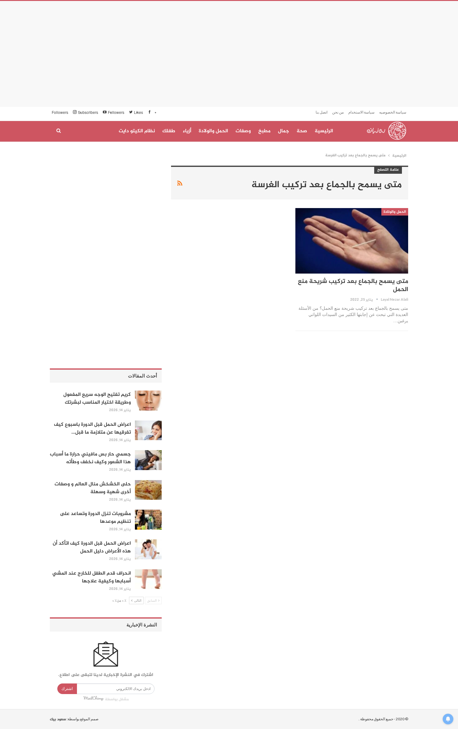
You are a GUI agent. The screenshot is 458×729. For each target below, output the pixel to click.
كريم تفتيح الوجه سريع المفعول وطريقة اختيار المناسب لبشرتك (97, 399)
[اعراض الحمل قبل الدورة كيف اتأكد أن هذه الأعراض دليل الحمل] (148, 549)
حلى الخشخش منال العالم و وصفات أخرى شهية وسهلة (93, 488)
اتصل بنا (321, 112)
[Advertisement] (229, 54)
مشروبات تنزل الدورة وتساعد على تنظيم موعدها (95, 518)
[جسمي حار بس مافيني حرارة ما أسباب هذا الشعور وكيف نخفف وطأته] (148, 460)
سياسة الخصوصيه (392, 112)
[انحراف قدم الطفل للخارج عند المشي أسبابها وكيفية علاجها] (148, 579)
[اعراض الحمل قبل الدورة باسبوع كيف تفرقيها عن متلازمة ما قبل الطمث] (148, 430)
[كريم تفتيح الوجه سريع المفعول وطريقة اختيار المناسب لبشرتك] (148, 401)
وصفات (243, 131)
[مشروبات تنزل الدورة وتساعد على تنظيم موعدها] (148, 520)
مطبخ (264, 131)
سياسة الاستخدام (361, 112)
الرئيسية (324, 131)
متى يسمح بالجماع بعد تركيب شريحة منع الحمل (353, 285)
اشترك (67, 688)
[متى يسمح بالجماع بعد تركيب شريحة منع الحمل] (351, 241)
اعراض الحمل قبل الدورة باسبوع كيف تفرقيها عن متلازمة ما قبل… (92, 428)
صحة (302, 131)
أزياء (187, 131)
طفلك (168, 131)
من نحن (338, 112)
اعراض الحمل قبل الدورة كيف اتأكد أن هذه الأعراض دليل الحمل (92, 547)
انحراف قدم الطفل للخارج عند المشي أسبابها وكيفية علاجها (91, 577)
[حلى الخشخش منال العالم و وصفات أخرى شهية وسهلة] (148, 490)
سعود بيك (58, 719)
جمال (283, 131)
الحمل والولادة (213, 131)
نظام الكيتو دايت (137, 131)
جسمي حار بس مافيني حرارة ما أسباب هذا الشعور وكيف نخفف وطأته (90, 458)
